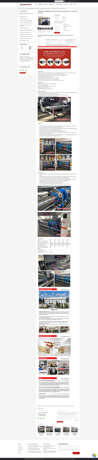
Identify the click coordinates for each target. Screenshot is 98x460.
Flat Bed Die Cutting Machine (25, 34)
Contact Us (66, 4)
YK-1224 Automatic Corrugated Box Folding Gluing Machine (49, 446)
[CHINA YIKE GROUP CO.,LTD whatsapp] (23, 70)
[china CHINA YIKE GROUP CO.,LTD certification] (22, 48)
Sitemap (19, 453)
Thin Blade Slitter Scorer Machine (26, 36)
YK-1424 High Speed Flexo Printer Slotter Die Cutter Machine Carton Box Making (35, 452)
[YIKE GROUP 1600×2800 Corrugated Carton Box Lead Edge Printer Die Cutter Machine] (74, 429)
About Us (46, 4)
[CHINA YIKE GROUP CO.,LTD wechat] (26, 70)
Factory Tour (51, 4)
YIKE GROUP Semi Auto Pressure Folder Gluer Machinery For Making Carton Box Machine (49, 452)
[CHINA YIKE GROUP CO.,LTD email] (21, 70)
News (71, 4)
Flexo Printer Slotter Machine (30, 8)
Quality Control (59, 4)
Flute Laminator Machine (24, 32)
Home (36, 4)
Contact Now (57, 32)
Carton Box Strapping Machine (25, 38)
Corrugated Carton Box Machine (25, 22)
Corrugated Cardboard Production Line (26, 13)
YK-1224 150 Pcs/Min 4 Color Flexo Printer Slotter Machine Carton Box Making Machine (34, 449)
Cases (75, 4)
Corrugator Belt (22, 16)
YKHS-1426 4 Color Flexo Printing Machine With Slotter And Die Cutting (35, 446)
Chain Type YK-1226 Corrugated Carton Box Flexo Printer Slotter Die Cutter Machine (66, 434)
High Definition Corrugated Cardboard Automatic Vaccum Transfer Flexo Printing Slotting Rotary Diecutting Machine (41, 434)
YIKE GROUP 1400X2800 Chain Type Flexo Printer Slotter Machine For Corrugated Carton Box (45, 31)
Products (40, 4)
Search (65, 1)
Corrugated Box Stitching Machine (26, 30)
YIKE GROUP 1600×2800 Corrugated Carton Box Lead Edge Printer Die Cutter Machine (74, 434)
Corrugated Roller (23, 18)
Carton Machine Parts (23, 40)
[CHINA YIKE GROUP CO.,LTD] (26, 4)
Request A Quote (71, 1)
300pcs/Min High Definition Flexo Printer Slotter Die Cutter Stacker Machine (49, 434)
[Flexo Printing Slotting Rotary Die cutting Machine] (43, 21)
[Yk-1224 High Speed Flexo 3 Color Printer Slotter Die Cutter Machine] (57, 429)
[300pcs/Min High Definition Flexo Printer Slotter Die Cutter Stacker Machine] (49, 429)
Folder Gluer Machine (23, 28)
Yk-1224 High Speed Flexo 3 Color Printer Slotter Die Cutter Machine (58, 434)
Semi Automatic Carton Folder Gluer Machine (49, 449)
